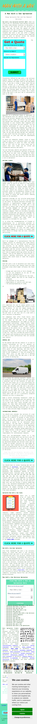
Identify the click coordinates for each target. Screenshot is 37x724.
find (7, 551)
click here (21, 569)
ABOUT (23, 10)
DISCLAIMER (32, 10)
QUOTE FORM (10, 539)
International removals (10, 645)
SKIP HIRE (14, 648)
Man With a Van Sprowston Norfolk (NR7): (15, 22)
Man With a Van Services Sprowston (15, 577)
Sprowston (15, 466)
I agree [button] (22, 709)
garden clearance (26, 653)
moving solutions (8, 574)
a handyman (14, 657)
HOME (15, 10)
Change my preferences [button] (22, 717)
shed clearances (15, 651)
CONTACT (27, 10)
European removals (26, 650)
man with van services (25, 566)
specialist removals (17, 654)
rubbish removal (27, 656)
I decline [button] (22, 713)
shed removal (26, 647)
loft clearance (7, 656)
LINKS (19, 10)
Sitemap (4, 705)
